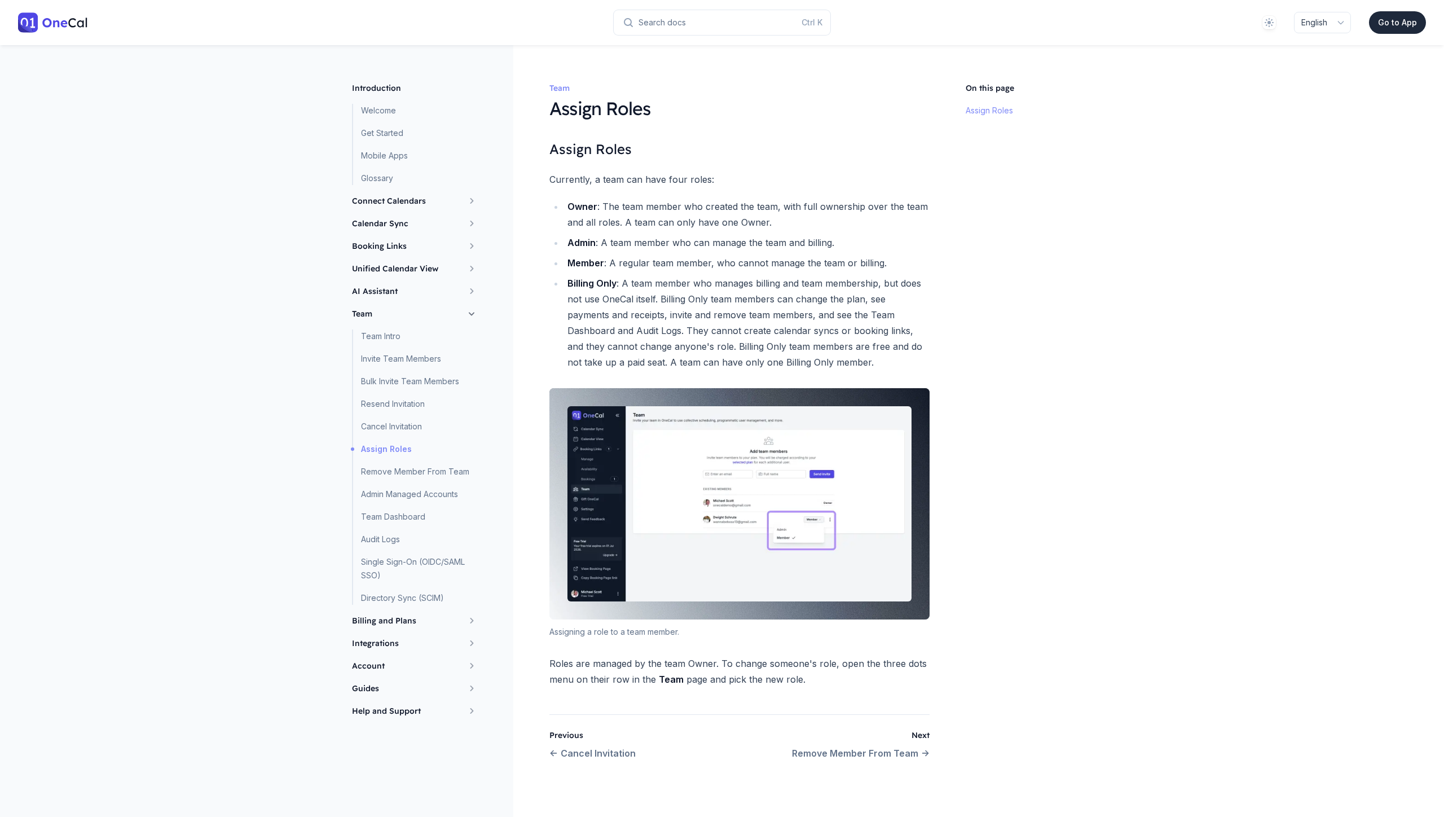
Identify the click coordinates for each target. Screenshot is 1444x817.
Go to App (1397, 22)
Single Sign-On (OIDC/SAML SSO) (413, 568)
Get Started (382, 133)
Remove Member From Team (415, 471)
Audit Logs (380, 539)
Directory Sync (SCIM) (402, 598)
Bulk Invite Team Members (410, 381)
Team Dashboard (393, 516)
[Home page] (53, 22)
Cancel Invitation (391, 426)
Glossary (377, 178)
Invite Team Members (401, 358)
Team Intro (380, 336)
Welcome (378, 110)
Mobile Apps (384, 155)
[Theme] (1269, 22)
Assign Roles (386, 449)
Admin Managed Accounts (409, 494)
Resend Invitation (393, 404)
